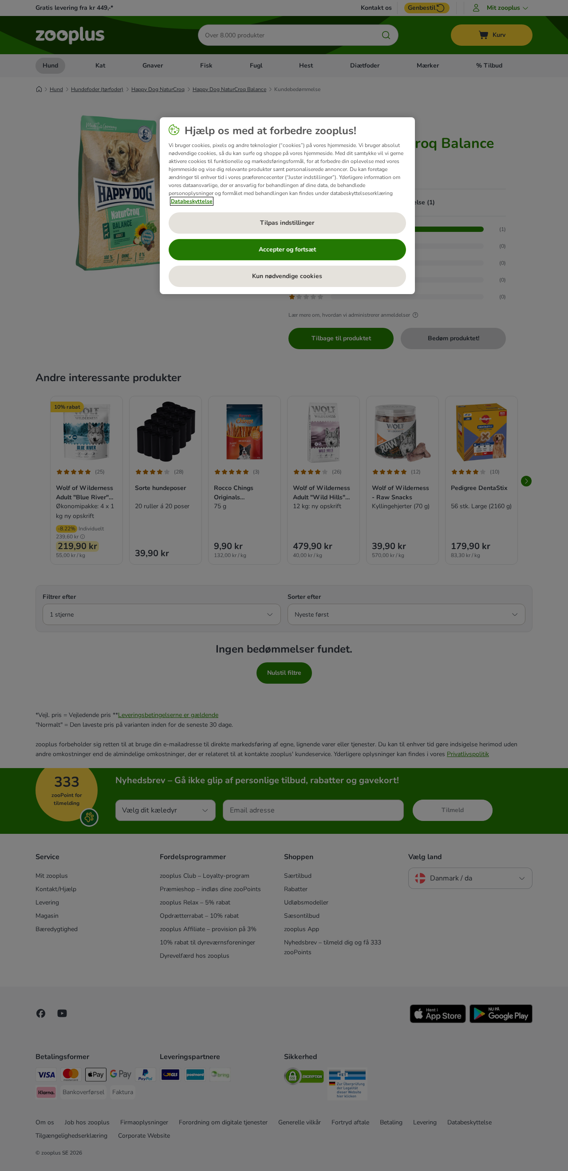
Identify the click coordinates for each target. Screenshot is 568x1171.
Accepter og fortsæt (287, 249)
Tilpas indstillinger (287, 223)
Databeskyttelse (192, 201)
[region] (287, 205)
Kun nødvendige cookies (287, 276)
